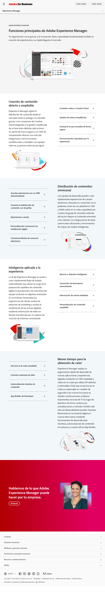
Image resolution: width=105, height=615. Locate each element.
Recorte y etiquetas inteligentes (73, 274)
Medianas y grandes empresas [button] (15, 548)
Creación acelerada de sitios (23, 375)
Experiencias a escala (20, 217)
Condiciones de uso (48, 579)
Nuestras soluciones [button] (11, 542)
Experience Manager (11, 11)
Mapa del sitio (76, 579)
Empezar (14, 503)
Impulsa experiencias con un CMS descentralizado (25, 194)
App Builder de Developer (22, 396)
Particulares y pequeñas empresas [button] (17, 554)
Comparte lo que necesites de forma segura (75, 128)
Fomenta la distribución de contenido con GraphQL (22, 206)
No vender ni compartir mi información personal (19, 582)
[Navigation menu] (4, 4)
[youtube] (38, 573)
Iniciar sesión (81, 4)
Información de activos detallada (74, 295)
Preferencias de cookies (63, 579)
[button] (9, 573)
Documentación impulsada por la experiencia (74, 140)
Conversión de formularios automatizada (71, 285)
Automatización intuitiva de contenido (23, 385)
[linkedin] (33, 573)
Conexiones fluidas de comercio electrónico (24, 239)
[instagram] (24, 573)
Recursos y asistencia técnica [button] (15, 559)
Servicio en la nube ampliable (24, 366)
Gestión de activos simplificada (73, 117)
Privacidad (37, 579)
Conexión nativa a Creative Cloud (74, 108)
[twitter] (29, 573)
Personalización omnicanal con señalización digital (24, 227)
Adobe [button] (6, 565)
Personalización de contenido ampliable (72, 306)
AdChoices (41, 582)
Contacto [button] (7, 537)
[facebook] (20, 573)
